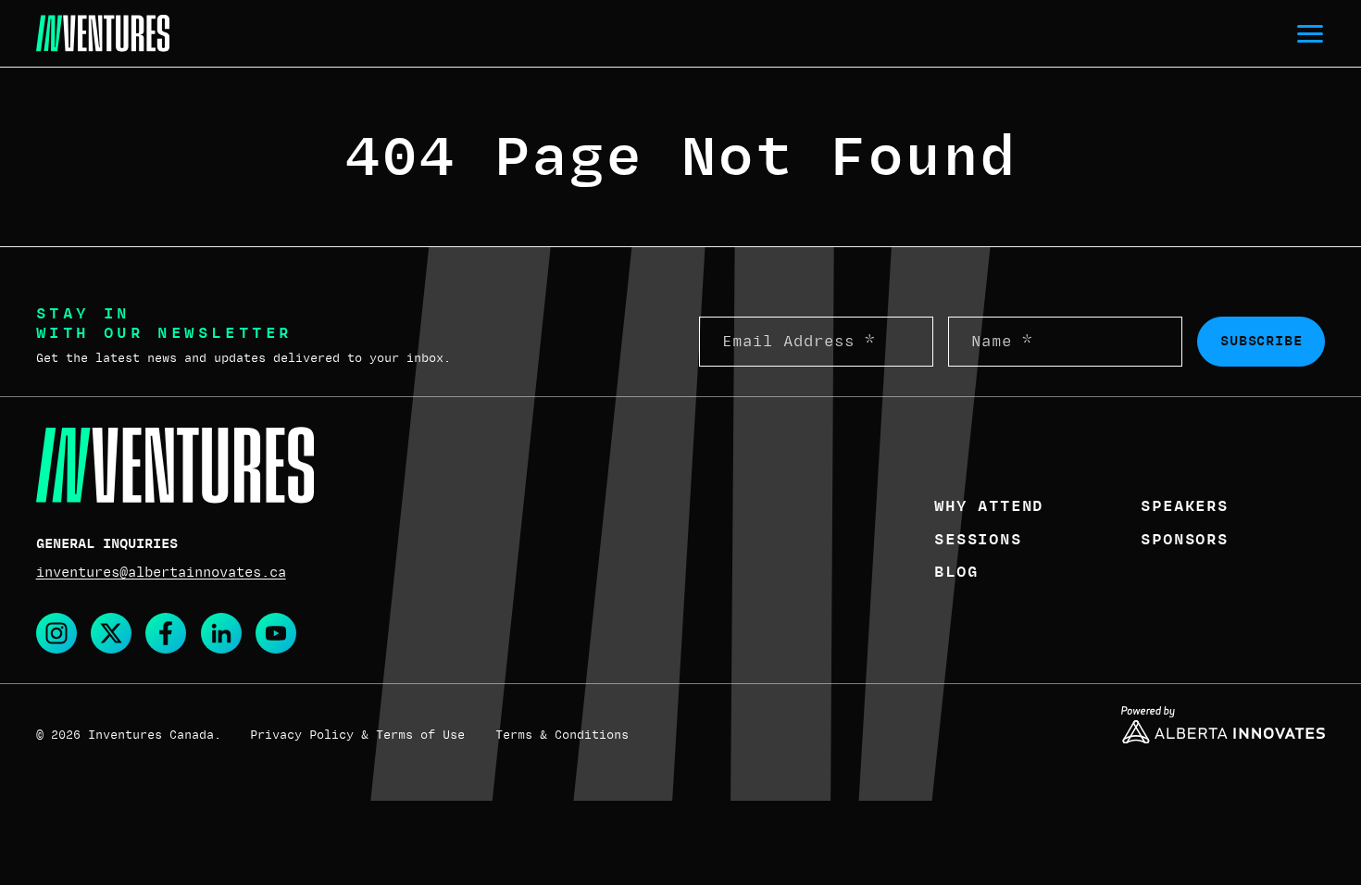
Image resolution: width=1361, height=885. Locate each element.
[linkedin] (221, 633)
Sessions (977, 539)
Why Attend (988, 506)
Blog (956, 572)
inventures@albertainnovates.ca (161, 572)
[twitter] (111, 633)
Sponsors (1184, 539)
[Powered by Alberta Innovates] (1223, 724)
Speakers (1184, 506)
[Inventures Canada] (102, 33)
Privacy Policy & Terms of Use (357, 735)
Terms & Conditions (562, 735)
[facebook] (165, 633)
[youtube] (276, 633)
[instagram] (56, 633)
